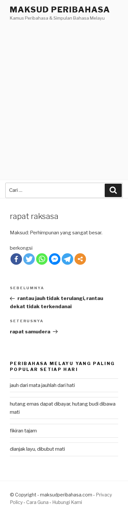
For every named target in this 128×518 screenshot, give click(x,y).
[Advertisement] (64, 89)
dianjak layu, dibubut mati (37, 449)
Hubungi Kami (67, 502)
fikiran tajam (23, 431)
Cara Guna (38, 502)
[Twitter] (29, 259)
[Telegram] (67, 259)
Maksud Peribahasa (60, 9)
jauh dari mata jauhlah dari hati (42, 385)
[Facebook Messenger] (54, 259)
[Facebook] (16, 259)
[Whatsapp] (42, 259)
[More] (80, 259)
